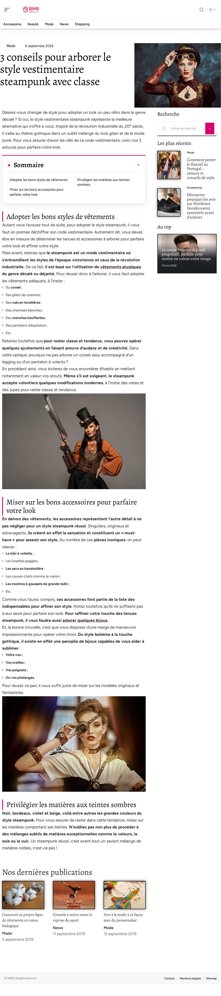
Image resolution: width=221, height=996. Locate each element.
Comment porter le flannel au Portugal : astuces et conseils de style (201, 169)
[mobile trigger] (8, 9)
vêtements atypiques (120, 266)
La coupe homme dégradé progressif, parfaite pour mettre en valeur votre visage (186, 254)
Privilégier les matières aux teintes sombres (103, 182)
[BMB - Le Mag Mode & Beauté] (31, 9)
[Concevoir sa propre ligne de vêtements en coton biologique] (23, 895)
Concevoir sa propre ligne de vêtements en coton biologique (22, 920)
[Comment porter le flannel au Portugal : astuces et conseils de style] (169, 165)
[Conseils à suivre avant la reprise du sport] (74, 895)
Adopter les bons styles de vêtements (39, 180)
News (58, 928)
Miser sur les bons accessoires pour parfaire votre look (36, 191)
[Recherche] (202, 9)
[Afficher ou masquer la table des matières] (92, 165)
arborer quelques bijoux (85, 620)
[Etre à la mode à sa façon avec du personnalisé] (124, 895)
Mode (7, 933)
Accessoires (194, 187)
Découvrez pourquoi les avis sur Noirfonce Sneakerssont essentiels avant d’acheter (201, 206)
